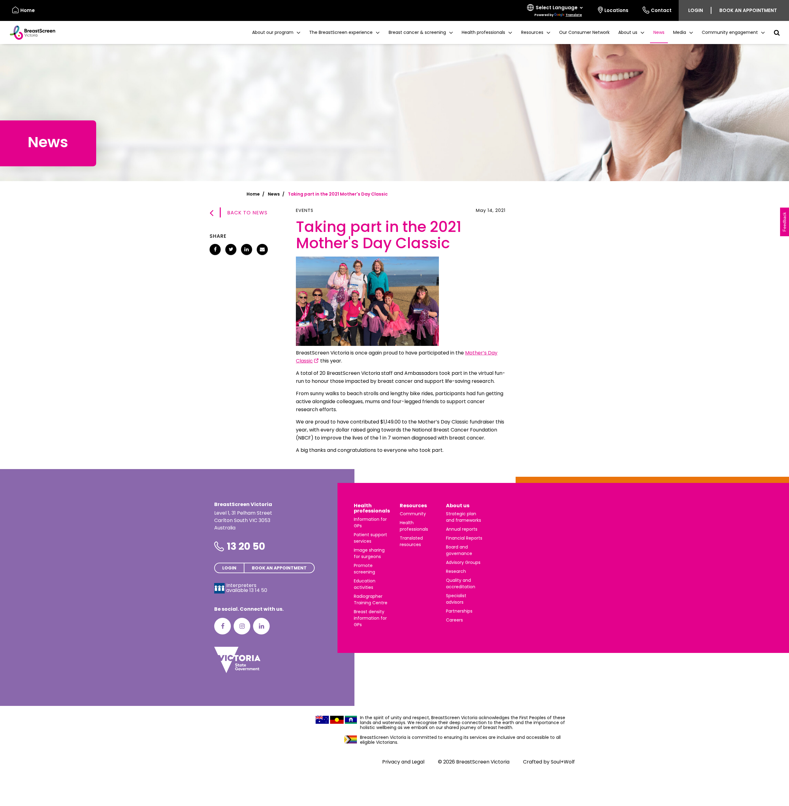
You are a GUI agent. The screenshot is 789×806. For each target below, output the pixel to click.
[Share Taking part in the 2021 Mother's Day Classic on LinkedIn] (246, 249)
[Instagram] (242, 626)
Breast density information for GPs (370, 618)
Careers (454, 620)
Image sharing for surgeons (369, 553)
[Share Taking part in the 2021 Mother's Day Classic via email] (262, 249)
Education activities (364, 584)
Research (456, 571)
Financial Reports (464, 538)
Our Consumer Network (584, 32)
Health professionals (372, 508)
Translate (574, 15)
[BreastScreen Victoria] (30, 33)
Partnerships (459, 611)
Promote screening (364, 568)
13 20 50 (246, 546)
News (658, 32)
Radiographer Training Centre (370, 599)
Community (413, 514)
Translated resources (411, 541)
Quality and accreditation (460, 583)
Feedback (784, 222)
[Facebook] (222, 626)
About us (457, 505)
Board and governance (459, 550)
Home (27, 10)
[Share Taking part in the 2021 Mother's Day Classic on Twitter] (230, 249)
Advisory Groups (463, 562)
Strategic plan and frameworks (463, 517)
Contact (661, 10)
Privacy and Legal (403, 761)
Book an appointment (748, 10)
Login (695, 10)
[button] (276, 32)
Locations (616, 10)
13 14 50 (258, 590)
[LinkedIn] (261, 626)
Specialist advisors (456, 599)
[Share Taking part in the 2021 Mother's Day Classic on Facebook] (215, 249)
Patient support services (370, 538)
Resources (413, 505)
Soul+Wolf (563, 761)
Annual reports (461, 529)
